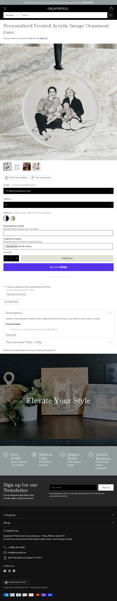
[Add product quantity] (16, 258)
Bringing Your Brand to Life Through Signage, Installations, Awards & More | (58, 2)
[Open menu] (5, 8)
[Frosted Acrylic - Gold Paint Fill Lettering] (12, 218)
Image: (19, 185)
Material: (27, 213)
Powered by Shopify (39, 587)
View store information (16, 294)
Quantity (7, 252)
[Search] (110, 15)
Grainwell (24, 587)
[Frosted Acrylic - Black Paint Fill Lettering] (6, 218)
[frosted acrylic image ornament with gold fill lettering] (58, 102)
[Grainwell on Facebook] (5, 571)
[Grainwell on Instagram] (9, 571)
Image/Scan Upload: (12, 238)
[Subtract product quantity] (6, 258)
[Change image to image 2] (17, 167)
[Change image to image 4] (37, 167)
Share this (13, 301)
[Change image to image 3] (27, 167)
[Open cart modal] (111, 8)
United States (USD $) (17, 582)
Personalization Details (13, 226)
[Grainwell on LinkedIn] (14, 571)
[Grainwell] (58, 8)
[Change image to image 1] (7, 167)
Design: (8, 199)
